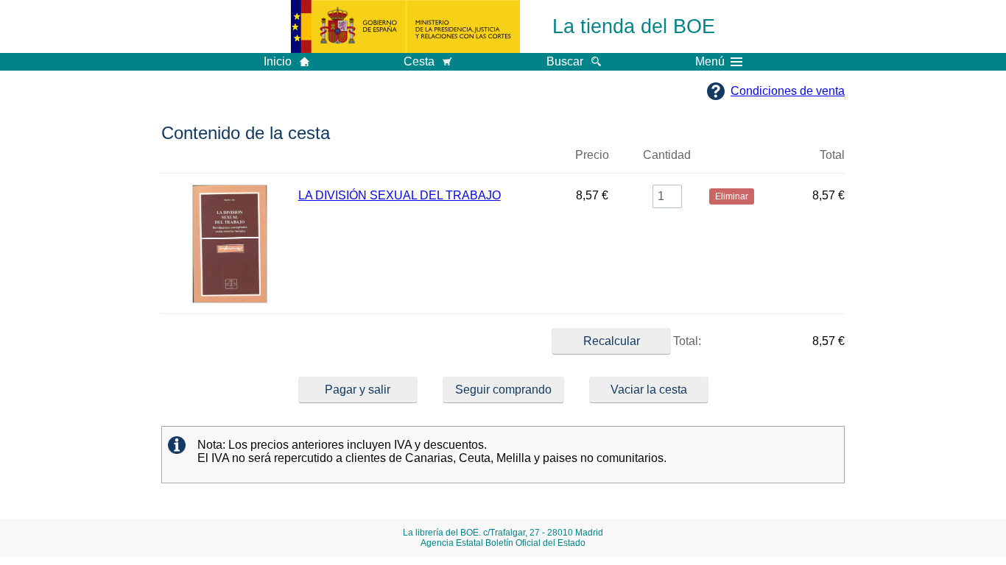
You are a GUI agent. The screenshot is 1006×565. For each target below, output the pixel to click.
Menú (710, 62)
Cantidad (667, 155)
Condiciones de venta (788, 91)
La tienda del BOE (633, 26)
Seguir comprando (503, 389)
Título (424, 161)
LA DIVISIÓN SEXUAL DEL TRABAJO (399, 195)
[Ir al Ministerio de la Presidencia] (405, 26)
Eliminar (732, 161)
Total (832, 155)
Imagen (229, 161)
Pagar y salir (357, 389)
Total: (685, 341)
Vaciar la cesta (649, 389)
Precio (592, 155)
